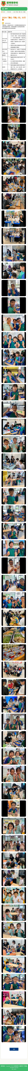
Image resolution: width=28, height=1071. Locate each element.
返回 (14, 1049)
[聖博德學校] (10, 6)
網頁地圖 (3, 1066)
